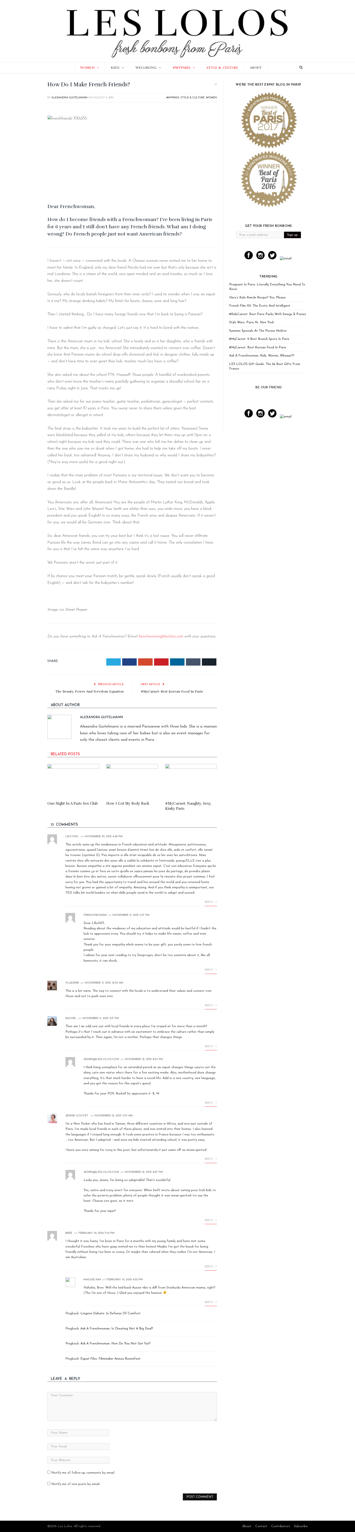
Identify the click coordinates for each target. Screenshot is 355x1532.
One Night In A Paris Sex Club (72, 803)
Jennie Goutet (76, 1115)
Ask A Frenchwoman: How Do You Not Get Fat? (115, 1343)
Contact (261, 1526)
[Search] (301, 67)
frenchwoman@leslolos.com (160, 636)
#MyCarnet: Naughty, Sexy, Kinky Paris (188, 806)
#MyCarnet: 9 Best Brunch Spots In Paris (259, 339)
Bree (68, 1233)
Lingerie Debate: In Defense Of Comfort (110, 1313)
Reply (209, 902)
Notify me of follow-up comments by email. (83, 1472)
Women (87, 68)
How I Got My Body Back (127, 803)
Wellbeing (145, 68)
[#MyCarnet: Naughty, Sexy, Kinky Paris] (191, 781)
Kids (115, 68)
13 (215, 84)
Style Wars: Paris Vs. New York (251, 322)
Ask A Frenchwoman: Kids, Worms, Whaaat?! (261, 355)
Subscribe (301, 1526)
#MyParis (181, 68)
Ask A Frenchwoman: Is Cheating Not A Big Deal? (116, 1328)
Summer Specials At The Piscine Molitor (258, 330)
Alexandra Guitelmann (69, 97)
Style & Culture (222, 68)
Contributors (280, 1526)
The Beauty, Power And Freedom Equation (89, 691)
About (256, 68)
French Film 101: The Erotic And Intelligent (259, 305)
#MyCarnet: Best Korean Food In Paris (172, 691)
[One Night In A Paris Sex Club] (73, 781)
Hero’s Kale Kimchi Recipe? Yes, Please (257, 297)
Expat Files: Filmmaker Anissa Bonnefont (110, 1358)
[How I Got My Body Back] (132, 781)
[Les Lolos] (177, 30)
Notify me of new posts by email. (75, 1484)
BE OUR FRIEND (268, 387)
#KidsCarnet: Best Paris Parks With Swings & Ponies (267, 314)
